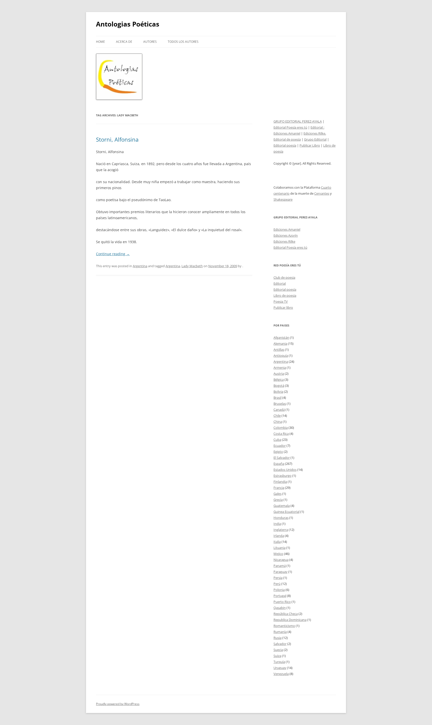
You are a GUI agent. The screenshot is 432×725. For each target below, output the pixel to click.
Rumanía (280, 631)
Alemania (280, 343)
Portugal (280, 595)
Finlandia (280, 481)
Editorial (280, 283)
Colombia (281, 427)
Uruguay (280, 667)
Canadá (279, 409)
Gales (278, 493)
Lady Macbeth (192, 266)
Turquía (279, 661)
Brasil (278, 397)
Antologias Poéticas (127, 24)
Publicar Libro (310, 145)
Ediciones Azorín (286, 235)
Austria (279, 373)
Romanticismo (284, 625)
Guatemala (282, 505)
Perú (277, 583)
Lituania (280, 547)
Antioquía (281, 355)
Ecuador (280, 445)
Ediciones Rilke (284, 241)
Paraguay (281, 571)
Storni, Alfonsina (117, 139)
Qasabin (280, 607)
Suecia (278, 649)
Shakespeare (283, 199)
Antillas (279, 349)
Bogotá (279, 385)
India (277, 523)
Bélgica (279, 379)
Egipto (278, 451)
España (279, 463)
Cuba (277, 439)
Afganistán (281, 337)
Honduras (281, 517)
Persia (278, 577)
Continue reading (113, 253)
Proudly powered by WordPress (118, 704)
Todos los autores (183, 42)
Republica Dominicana (290, 619)
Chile (277, 415)
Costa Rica (281, 433)
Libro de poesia (285, 295)
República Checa (286, 613)
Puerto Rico (282, 601)
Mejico (278, 553)
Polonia (279, 589)
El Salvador (282, 457)
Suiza (277, 655)
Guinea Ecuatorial (287, 511)
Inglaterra (281, 529)
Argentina (140, 266)
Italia (277, 541)
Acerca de (124, 42)
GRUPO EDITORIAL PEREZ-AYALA (298, 121)
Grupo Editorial (315, 139)
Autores (150, 42)
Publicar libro (283, 307)
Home (100, 42)
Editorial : (317, 127)
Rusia (278, 637)
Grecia (278, 499)
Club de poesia (284, 277)
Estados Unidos (285, 469)
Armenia (280, 367)
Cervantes (321, 193)
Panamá (280, 565)
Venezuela (281, 673)
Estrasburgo (283, 475)
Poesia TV (281, 301)
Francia (279, 487)
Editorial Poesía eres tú (290, 127)
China (278, 421)
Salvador (280, 643)
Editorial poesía (285, 145)
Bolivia (278, 391)
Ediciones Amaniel (287, 133)
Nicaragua (281, 559)
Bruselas (280, 403)
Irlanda (279, 535)
